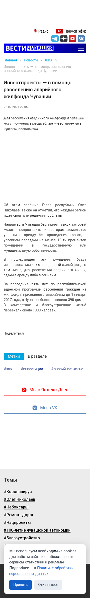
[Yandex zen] (64, 38)
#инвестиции (32, 369)
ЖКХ (48, 60)
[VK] (81, 38)
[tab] (14, 356)
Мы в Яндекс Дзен (49, 389)
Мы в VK (49, 407)
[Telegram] (55, 38)
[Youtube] (72, 38)
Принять (20, 584)
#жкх (8, 369)
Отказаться (48, 584)
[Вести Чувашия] (29, 48)
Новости (31, 60)
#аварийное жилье (67, 369)
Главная (10, 60)
